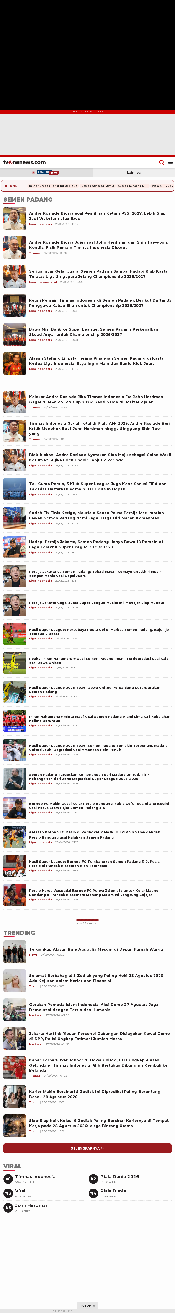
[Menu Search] (161, 162)
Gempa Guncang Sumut (97, 185)
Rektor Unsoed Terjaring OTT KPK (53, 185)
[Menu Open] (170, 162)
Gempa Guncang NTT (133, 185)
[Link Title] (14, 576)
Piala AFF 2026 (162, 185)
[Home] (24, 162)
